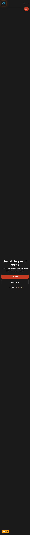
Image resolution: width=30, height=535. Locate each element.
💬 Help (5, 531)
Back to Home (15, 282)
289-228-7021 (19, 288)
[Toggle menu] (28, 3)
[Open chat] (26, 9)
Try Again (15, 276)
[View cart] (25, 3)
